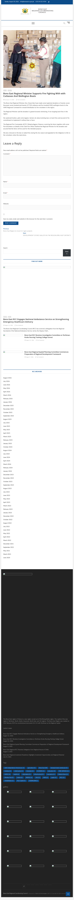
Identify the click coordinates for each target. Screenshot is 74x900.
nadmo (19, 777)
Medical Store (63, 774)
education (51, 771)
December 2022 (8, 516)
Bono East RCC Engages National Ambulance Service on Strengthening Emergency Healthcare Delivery (33, 734)
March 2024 (7, 464)
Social (10, 90)
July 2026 (6, 381)
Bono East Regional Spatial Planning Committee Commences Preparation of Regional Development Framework (46, 353)
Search (5, 248)
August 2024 (7, 450)
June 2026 (6, 385)
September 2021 (8, 547)
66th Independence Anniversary (14, 768)
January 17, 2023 (9, 99)
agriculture (31, 768)
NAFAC (29, 777)
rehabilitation (9, 780)
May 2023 (6, 499)
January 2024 (7, 471)
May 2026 (6, 388)
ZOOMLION (33, 780)
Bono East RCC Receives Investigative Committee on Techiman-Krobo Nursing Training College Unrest (47, 336)
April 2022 (6, 537)
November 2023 (8, 478)
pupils (53, 777)
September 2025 (8, 416)
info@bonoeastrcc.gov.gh (27, 1)
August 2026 (7, 378)
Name (5, 181)
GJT (49, 893)
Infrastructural (38, 774)
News (5, 90)
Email (5, 193)
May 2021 (6, 551)
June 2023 (6, 495)
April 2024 (6, 461)
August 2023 (7, 488)
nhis (38, 777)
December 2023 (8, 474)
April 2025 (6, 433)
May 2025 (6, 429)
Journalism (51, 774)
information (26, 774)
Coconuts (30, 771)
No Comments (21, 99)
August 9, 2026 (29, 357)
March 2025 (7, 436)
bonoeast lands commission (59, 768)
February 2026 (8, 398)
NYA (45, 777)
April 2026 (6, 391)
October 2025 (7, 412)
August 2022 (7, 523)
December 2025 (8, 405)
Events (5, 316)
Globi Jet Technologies (41, 893)
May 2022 (6, 533)
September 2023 (8, 485)
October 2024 (7, 447)
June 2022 (6, 530)
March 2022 (7, 540)
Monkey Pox (9, 777)
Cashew (8, 771)
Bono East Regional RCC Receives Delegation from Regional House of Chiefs (26, 749)
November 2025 (8, 409)
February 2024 (8, 467)
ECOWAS (40, 771)
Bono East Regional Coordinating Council (15, 893)
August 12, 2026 (9, 325)
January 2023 (7, 512)
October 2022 (7, 519)
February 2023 (8, 509)
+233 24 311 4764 (40, 1)
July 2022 (6, 526)
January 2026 (7, 402)
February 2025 (8, 440)
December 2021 (8, 544)
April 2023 (6, 502)
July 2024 (6, 454)
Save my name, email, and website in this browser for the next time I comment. (28, 219)
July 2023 (6, 492)
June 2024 (6, 457)
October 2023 (7, 481)
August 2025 (7, 419)
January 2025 (7, 443)
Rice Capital (21, 780)
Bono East (43, 768)
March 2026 (7, 395)
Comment (6, 154)
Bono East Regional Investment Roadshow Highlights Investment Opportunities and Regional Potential (33, 755)
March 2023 (7, 506)
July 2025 (6, 423)
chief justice (19, 771)
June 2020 (6, 557)
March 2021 (7, 554)
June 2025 (6, 426)
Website (6, 204)
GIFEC (7, 774)
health (16, 774)
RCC (62, 777)
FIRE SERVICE (64, 771)
